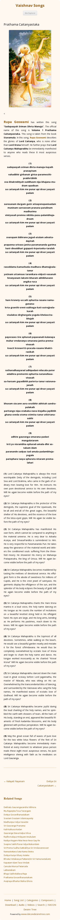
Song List (19, 900)
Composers (47, 900)
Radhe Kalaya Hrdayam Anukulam (20, 836)
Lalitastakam (10, 870)
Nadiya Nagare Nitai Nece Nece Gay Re (22, 840)
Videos (31, 904)
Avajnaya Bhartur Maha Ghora (18, 881)
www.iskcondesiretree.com (35, 914)
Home (7, 900)
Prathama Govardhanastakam (18, 877)
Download (10, 904)
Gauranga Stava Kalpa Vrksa (17, 833)
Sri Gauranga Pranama (14, 825)
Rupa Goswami (16, 122)
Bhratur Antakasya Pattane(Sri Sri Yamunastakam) (27, 859)
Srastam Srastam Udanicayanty (18, 818)
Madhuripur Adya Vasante (16, 822)
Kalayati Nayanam (14, 781)
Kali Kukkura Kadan (13, 829)
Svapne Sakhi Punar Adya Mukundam (21, 844)
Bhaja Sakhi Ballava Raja (15, 873)
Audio (21, 904)
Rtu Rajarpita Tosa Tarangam (17, 810)
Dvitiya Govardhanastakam (16, 814)
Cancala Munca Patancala (16, 866)
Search (41, 904)
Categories (32, 900)
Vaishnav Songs (30, 5)
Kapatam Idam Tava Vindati (16, 862)
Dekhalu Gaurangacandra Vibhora (20, 807)
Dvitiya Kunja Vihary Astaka (16, 855)
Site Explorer (30, 13)
